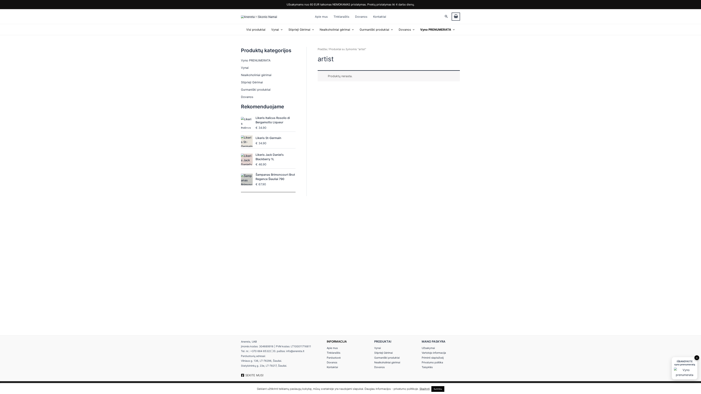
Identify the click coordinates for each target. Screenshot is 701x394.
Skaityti (425, 389)
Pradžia (322, 49)
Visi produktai (255, 29)
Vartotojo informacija (434, 352)
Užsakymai (428, 347)
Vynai (275, 29)
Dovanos (361, 16)
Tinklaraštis (341, 16)
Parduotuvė (334, 357)
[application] (281, 29)
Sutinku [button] (438, 388)
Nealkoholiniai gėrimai (335, 29)
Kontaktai (379, 16)
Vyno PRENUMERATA (256, 60)
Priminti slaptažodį (433, 357)
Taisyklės (427, 367)
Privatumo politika (432, 362)
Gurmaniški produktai (374, 29)
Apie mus (321, 16)
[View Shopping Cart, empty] (456, 17)
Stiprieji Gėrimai (299, 29)
